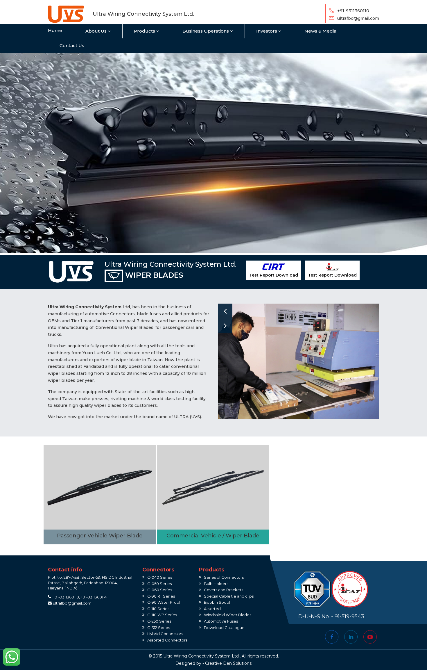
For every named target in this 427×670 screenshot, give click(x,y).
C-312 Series (158, 627)
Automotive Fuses (221, 621)
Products (145, 31)
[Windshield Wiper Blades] (100, 494)
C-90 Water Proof (163, 602)
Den (227, 663)
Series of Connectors (224, 577)
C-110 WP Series (162, 614)
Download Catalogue (224, 627)
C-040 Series (159, 577)
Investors (267, 31)
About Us (96, 31)
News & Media (320, 31)
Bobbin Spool (217, 602)
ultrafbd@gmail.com (358, 18)
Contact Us (72, 45)
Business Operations (206, 31)
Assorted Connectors (167, 640)
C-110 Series (158, 608)
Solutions (242, 663)
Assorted (212, 608)
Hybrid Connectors (165, 633)
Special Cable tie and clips (229, 596)
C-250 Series (159, 621)
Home (55, 30)
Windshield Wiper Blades (227, 614)
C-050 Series (159, 583)
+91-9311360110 (353, 10)
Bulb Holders (216, 583)
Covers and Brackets (223, 589)
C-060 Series (159, 589)
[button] (225, 311)
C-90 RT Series (161, 596)
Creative (213, 663)
